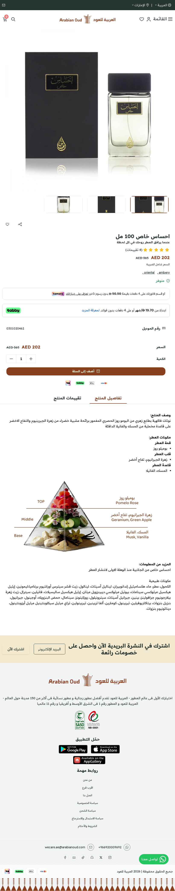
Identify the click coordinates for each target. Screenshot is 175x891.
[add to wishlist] (7, 224)
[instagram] (109, 857)
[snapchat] (92, 857)
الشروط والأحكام (87, 826)
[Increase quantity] (31, 359)
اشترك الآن (15, 649)
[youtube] (74, 857)
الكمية (160, 359)
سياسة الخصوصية (87, 803)
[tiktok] (83, 857)
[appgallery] (89, 760)
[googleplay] (73, 749)
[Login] (148, 19)
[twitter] (101, 857)
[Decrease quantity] (11, 359)
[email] (4, 5)
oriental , (148, 272)
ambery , (163, 272)
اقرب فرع (87, 787)
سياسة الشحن (87, 810)
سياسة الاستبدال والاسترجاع (87, 818)
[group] (87, 110)
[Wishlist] (141, 19)
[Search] (13, 19)
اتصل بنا (87, 795)
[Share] (20, 224)
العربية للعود (125, 871)
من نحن (87, 779)
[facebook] (65, 857)
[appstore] (105, 749)
